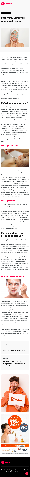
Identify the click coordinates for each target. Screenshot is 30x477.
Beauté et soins (6, 12)
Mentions (17, 471)
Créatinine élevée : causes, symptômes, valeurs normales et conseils (14, 363)
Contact (23, 471)
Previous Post (10, 345)
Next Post (6, 358)
